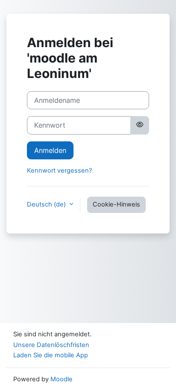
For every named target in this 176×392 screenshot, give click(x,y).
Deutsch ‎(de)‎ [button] (47, 204)
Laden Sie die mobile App (50, 355)
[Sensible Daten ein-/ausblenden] (139, 125)
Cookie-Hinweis (116, 204)
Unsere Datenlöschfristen (51, 345)
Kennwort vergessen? (59, 170)
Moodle (61, 379)
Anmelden (50, 150)
